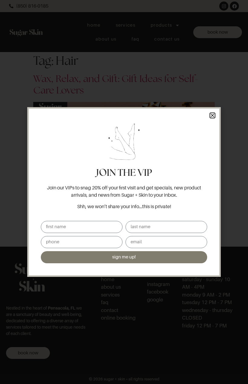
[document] (124, 192)
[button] (212, 115)
